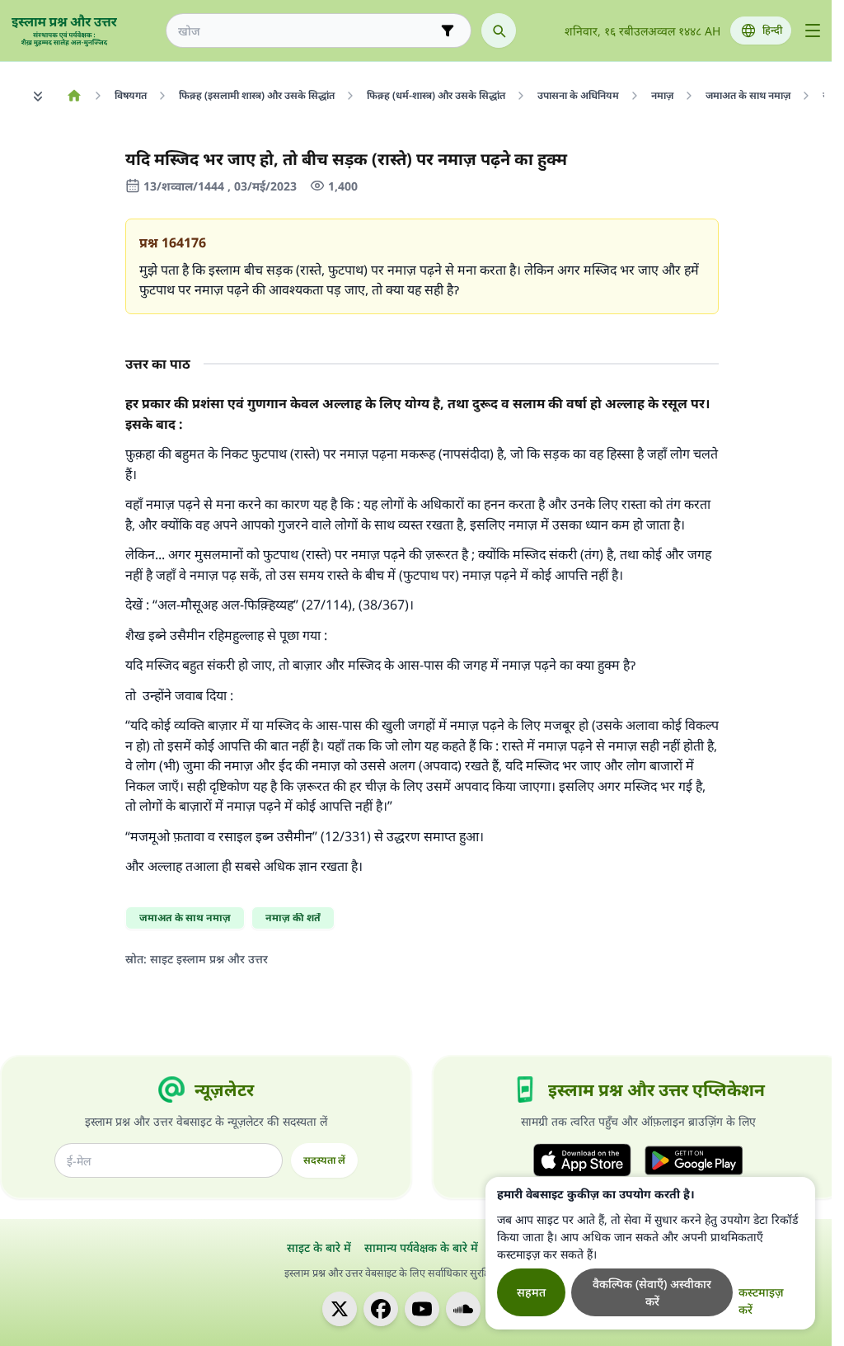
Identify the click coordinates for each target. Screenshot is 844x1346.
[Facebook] (380, 1309)
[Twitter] (339, 1309)
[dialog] (650, 1253)
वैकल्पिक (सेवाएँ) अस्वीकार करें (652, 1292)
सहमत (531, 1292)
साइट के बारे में (319, 1247)
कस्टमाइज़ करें (761, 1300)
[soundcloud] (463, 1309)
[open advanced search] (447, 30)
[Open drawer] (812, 30)
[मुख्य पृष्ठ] (73, 95)
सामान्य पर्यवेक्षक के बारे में (421, 1247)
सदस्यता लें (324, 1160)
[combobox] (307, 31)
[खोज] (498, 30)
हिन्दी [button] (772, 30)
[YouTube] (422, 1309)
